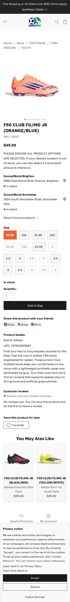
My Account (48, 521)
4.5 (20, 270)
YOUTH (26, 47)
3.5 (55, 258)
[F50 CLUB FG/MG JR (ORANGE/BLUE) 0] (35, 85)
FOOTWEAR (37, 43)
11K (24, 235)
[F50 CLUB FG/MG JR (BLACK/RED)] (18, 458)
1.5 (8, 258)
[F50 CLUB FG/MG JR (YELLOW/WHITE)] (51, 458)
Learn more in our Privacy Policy (22, 566)
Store (20, 43)
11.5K (38, 235)
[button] (35, 22)
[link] (35, 10)
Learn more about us (15, 570)
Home (8, 43)
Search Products (21, 521)
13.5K (39, 246)
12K (52, 235)
